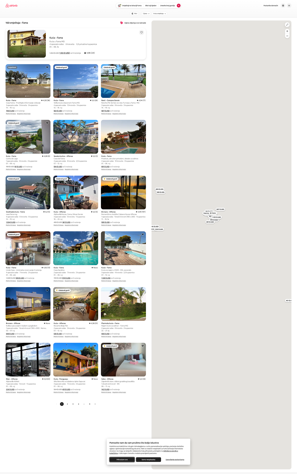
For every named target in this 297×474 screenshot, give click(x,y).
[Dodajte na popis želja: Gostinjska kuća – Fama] (47, 179)
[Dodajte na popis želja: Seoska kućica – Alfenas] (95, 123)
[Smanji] (287, 36)
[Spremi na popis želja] (141, 32)
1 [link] (61, 404)
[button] (64, 53)
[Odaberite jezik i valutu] (283, 5)
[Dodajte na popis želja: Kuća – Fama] (47, 67)
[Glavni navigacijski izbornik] (289, 5)
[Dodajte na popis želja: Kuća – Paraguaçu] (95, 346)
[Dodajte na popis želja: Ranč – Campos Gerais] (143, 67)
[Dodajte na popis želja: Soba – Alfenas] (143, 346)
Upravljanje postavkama (175, 460)
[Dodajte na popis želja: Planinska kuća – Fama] (143, 290)
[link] (56, 404)
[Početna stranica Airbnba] (11, 5)
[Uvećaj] (287, 31)
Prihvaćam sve (122, 460)
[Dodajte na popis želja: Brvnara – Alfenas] (143, 179)
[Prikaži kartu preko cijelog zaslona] (287, 24)
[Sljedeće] (95, 404)
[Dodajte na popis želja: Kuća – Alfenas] (95, 179)
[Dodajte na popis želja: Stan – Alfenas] (47, 346)
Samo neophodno (148, 460)
